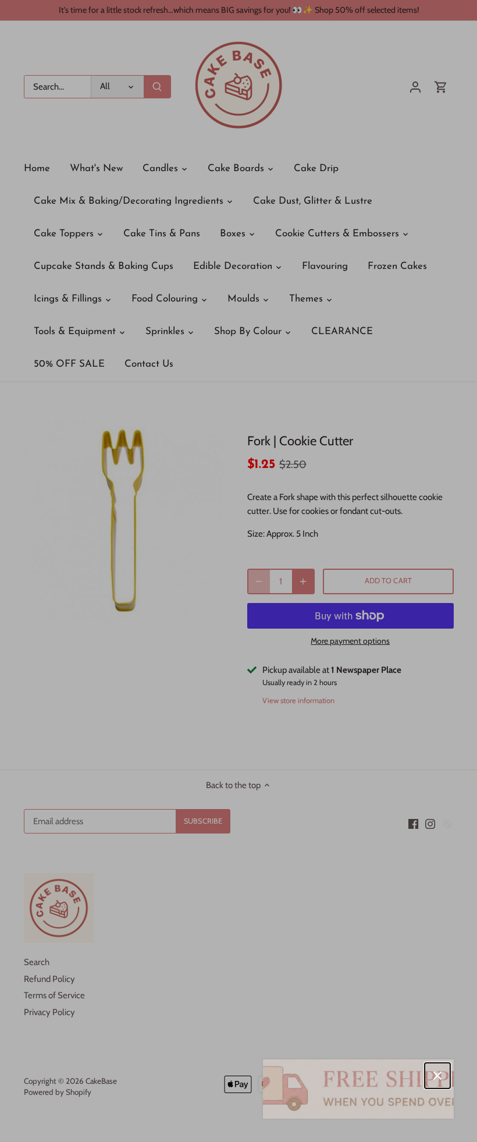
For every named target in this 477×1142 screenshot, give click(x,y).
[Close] (437, 1075)
